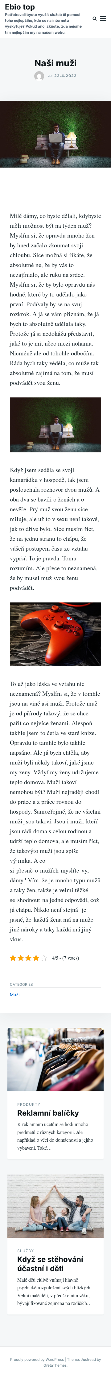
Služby (25, 1250)
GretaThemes (55, 1365)
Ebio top (20, 6)
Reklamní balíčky (48, 1113)
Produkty (28, 1104)
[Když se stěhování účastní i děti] (55, 1206)
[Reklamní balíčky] (55, 1060)
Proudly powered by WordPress (37, 1359)
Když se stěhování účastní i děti (50, 1264)
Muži (14, 994)
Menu (103, 19)
